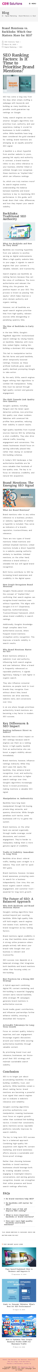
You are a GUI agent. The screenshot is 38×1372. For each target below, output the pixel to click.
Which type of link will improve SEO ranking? (16, 1210)
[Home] (2, 16)
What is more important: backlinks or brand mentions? (20, 1216)
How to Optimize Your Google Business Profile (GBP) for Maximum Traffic (19, 1342)
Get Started (12, 1359)
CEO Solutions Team (11, 42)
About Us (31, 1359)
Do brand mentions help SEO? (20, 1199)
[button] (19, 1199)
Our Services (22, 1359)
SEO (20, 47)
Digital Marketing (10, 47)
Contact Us (27, 1363)
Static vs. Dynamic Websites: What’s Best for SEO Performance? (19, 1305)
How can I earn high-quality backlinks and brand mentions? (18, 1223)
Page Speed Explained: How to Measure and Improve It (19, 1270)
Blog (16, 1361)
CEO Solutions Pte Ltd (25, 1367)
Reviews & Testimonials (14, 1363)
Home (4, 1359)
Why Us (10, 1361)
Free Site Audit (24, 1361)
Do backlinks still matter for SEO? (19, 1204)
